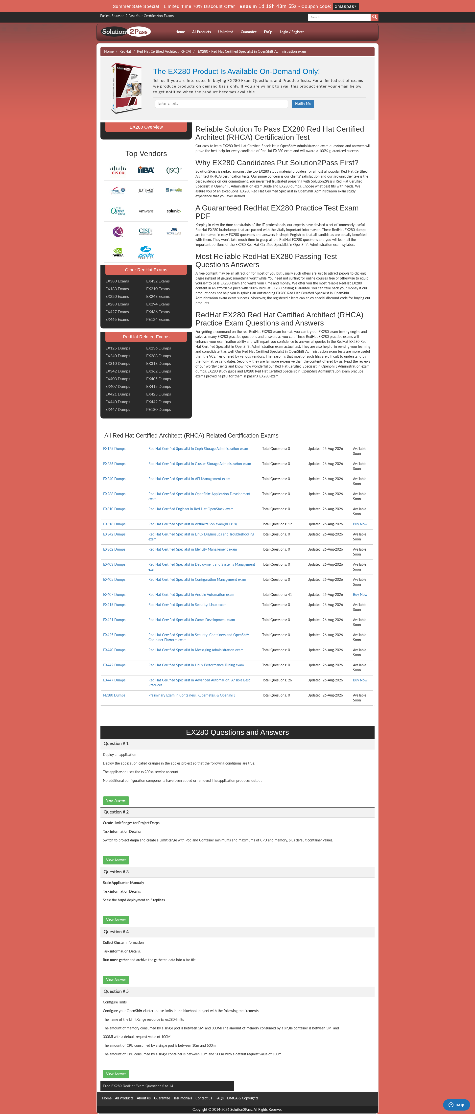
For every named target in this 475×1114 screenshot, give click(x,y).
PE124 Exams (158, 320)
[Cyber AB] (174, 231)
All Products (201, 32)
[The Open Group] (118, 211)
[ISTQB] (118, 190)
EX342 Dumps (117, 371)
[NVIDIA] (118, 252)
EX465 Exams (117, 320)
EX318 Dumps (158, 364)
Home (180, 32)
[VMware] (146, 211)
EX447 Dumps (117, 410)
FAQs (268, 32)
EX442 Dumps (158, 402)
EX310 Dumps (117, 364)
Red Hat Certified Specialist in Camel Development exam (191, 620)
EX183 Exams (117, 289)
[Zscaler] (146, 252)
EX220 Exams (117, 297)
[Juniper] (146, 190)
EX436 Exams (158, 312)
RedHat (125, 51)
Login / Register (292, 32)
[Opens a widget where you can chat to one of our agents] (456, 1105)
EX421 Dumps (117, 394)
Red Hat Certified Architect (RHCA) (164, 51)
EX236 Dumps (158, 348)
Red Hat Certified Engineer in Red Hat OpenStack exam (191, 509)
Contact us (203, 1098)
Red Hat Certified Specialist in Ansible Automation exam (191, 595)
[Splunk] (174, 211)
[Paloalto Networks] (174, 190)
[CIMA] (118, 231)
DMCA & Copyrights (242, 1098)
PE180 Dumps (158, 410)
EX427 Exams (117, 312)
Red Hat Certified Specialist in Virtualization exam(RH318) (192, 524)
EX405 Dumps (158, 379)
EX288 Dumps (158, 356)
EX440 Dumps (117, 402)
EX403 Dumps (117, 379)
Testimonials (182, 1098)
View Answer (116, 800)
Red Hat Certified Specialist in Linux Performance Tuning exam (196, 665)
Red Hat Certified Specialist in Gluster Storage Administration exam (199, 464)
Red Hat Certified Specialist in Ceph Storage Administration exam (198, 449)
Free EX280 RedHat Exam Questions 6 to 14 (138, 1086)
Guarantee (249, 32)
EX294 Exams (158, 304)
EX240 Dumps (117, 356)
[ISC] (174, 170)
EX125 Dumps (117, 348)
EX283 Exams (117, 304)
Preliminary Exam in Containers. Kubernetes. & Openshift (191, 695)
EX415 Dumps (158, 387)
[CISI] (146, 231)
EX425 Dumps (158, 394)
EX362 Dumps (158, 371)
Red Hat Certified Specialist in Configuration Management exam (197, 579)
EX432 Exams (158, 281)
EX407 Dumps (117, 387)
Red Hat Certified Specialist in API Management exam (189, 479)
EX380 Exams (117, 281)
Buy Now (360, 524)
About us (144, 1098)
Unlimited (225, 32)
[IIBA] (146, 170)
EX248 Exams (158, 297)
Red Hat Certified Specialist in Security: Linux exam (187, 605)
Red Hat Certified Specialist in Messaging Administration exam (195, 650)
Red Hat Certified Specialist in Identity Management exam (192, 549)
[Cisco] (118, 170)
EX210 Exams (158, 289)
